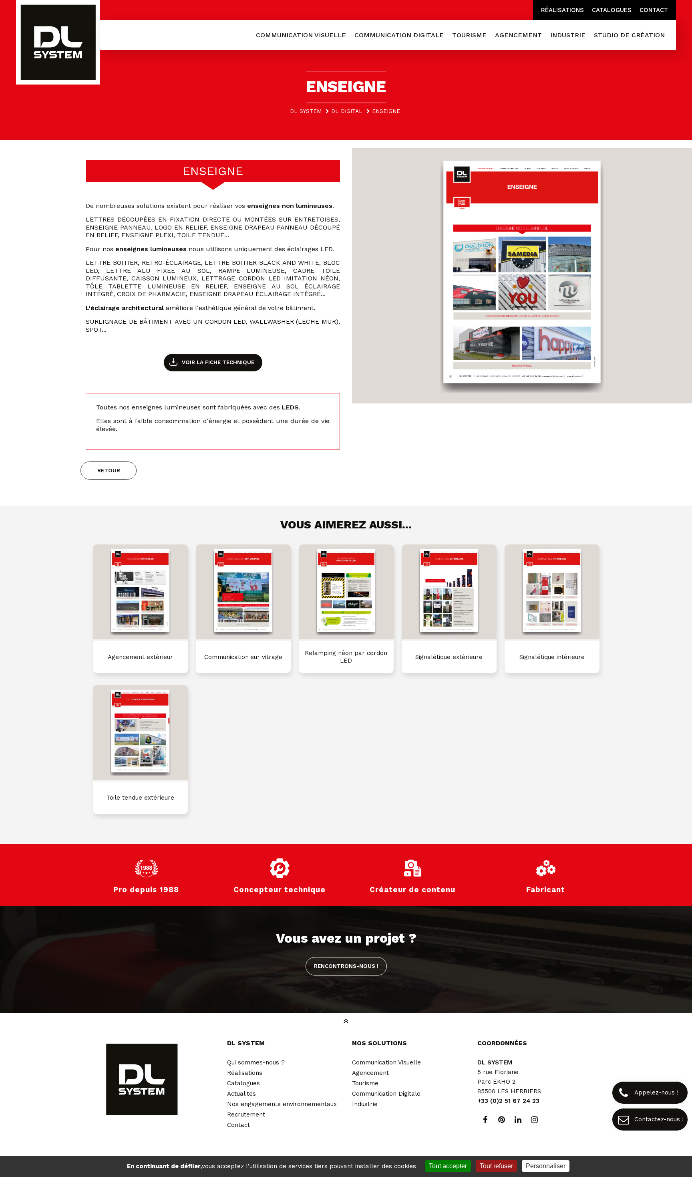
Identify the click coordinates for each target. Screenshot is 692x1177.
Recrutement (246, 1114)
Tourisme (365, 1083)
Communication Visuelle (386, 1062)
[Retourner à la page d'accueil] (58, 43)
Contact (654, 10)
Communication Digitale (386, 1093)
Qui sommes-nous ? (256, 1062)
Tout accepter (448, 1166)
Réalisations (562, 10)
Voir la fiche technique (218, 362)
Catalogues (612, 10)
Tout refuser (496, 1166)
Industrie (365, 1104)
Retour (108, 470)
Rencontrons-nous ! (346, 966)
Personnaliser (545, 1166)
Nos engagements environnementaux (282, 1104)
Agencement (370, 1072)
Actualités (241, 1093)
